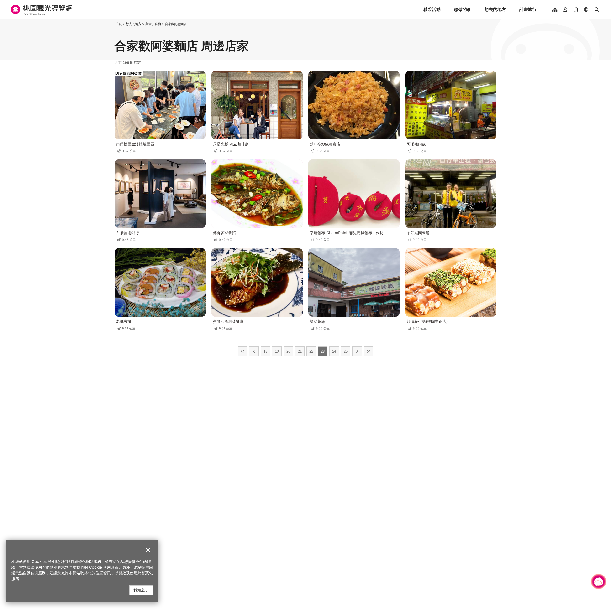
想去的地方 (495, 9)
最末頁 (368, 351)
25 (346, 351)
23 (323, 351)
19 (277, 351)
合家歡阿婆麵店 (176, 24)
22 (311, 351)
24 (334, 351)
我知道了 (141, 590)
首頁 (119, 24)
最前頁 (242, 351)
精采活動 (432, 9)
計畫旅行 (528, 9)
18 (265, 351)
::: (113, 24)
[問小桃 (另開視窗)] (598, 581)
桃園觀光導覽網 (41, 9)
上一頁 (254, 351)
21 (300, 351)
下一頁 (357, 351)
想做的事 (462, 9)
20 (288, 351)
